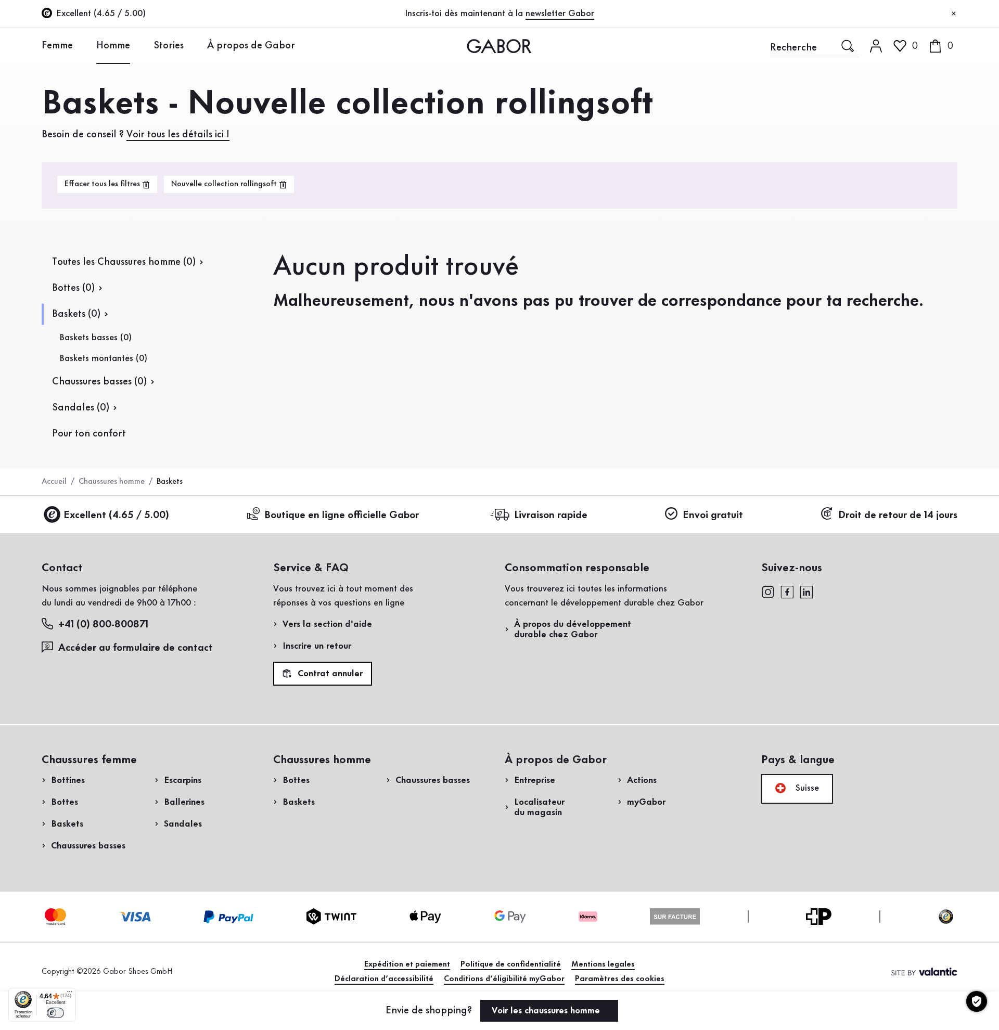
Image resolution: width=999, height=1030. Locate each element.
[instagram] (767, 591)
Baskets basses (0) (95, 337)
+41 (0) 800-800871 (103, 624)
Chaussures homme (112, 481)
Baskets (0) (76, 314)
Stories (168, 45)
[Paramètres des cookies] (976, 1001)
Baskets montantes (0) (103, 358)
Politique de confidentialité (510, 964)
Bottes (64, 802)
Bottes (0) (73, 288)
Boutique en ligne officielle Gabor (341, 515)
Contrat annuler (329, 674)
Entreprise (534, 780)
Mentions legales (603, 964)
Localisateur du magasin (539, 807)
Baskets (67, 824)
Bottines (68, 780)
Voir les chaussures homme (547, 1011)
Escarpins (182, 780)
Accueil (54, 481)
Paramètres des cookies (619, 979)
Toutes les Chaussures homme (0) (124, 262)
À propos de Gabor (251, 45)
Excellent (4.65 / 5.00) (116, 515)
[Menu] (69, 994)
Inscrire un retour (317, 646)
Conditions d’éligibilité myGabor (504, 979)
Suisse (806, 788)
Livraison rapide (550, 515)
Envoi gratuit (713, 515)
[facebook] (787, 591)
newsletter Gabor (560, 13)
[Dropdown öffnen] (80, 45)
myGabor (646, 802)
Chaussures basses (88, 846)
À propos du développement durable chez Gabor (572, 629)
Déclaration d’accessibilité (384, 979)
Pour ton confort (89, 434)
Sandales (183, 824)
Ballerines (184, 802)
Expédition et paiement (407, 964)
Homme (113, 45)
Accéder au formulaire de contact (135, 648)
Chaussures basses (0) (99, 382)
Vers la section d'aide (327, 624)
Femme (57, 45)
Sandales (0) (80, 408)
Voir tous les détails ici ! (177, 134)
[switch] (55, 1013)
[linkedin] (806, 591)
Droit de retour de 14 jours (897, 515)
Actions (642, 780)
